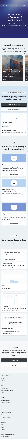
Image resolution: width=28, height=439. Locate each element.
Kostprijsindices (4, 414)
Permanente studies (5, 417)
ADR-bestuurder (4, 388)
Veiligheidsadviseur (5, 392)
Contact (3, 429)
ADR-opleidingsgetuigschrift (7, 390)
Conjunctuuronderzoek (6, 412)
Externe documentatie (6, 402)
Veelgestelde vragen (5, 400)
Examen (3, 380)
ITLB (2, 424)
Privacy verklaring (5, 436)
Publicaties (3, 405)
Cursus (2, 378)
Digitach (3, 427)
